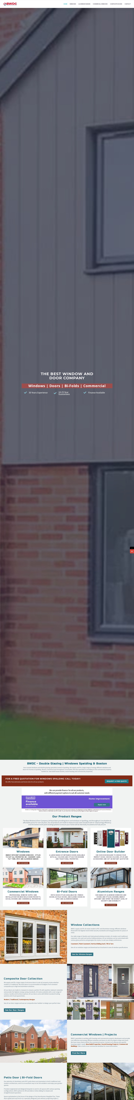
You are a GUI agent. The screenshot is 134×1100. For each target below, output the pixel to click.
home (65, 4)
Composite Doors (116, 4)
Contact (128, 4)
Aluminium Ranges (84, 4)
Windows (73, 4)
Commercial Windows (100, 4)
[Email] (132, 551)
